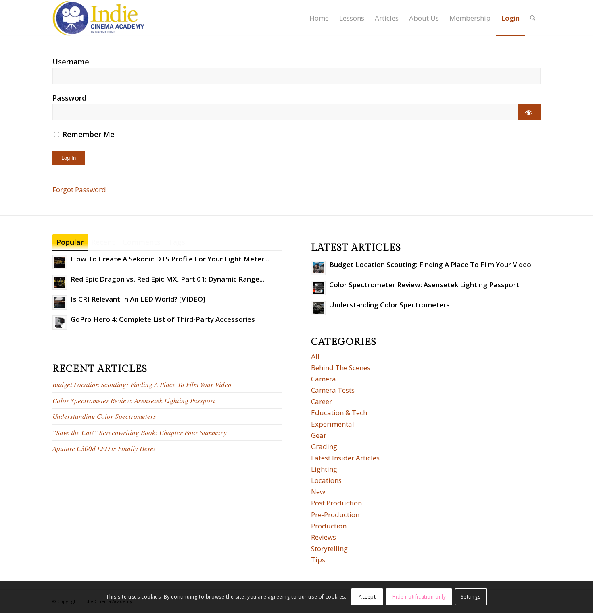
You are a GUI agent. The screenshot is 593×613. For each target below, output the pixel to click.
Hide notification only (419, 596)
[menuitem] (319, 18)
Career (321, 401)
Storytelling (329, 548)
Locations (326, 480)
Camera (323, 378)
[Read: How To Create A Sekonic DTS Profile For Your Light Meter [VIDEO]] (59, 262)
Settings (470, 596)
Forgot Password (79, 189)
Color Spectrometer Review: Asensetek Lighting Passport (133, 400)
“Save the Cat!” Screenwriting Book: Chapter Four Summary (139, 432)
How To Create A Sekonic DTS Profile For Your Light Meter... (170, 258)
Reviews (323, 537)
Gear (318, 435)
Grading (324, 446)
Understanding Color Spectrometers (104, 416)
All (315, 356)
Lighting (324, 469)
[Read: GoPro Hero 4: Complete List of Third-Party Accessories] (59, 322)
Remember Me (88, 134)
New (318, 491)
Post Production (336, 502)
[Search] (533, 18)
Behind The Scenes (340, 367)
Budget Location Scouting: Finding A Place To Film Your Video (142, 384)
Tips (318, 559)
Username (70, 61)
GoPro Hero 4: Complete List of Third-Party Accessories (163, 319)
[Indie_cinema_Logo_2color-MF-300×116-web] (98, 18)
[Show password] (529, 112)
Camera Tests (333, 390)
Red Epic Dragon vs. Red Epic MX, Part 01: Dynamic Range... (167, 279)
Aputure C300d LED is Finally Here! (104, 448)
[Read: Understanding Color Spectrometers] (318, 308)
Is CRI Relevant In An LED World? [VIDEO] (138, 299)
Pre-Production (335, 514)
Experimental (332, 424)
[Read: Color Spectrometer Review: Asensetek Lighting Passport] (318, 288)
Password (69, 98)
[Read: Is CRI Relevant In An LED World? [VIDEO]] (59, 302)
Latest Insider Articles (345, 457)
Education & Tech (339, 412)
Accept (367, 596)
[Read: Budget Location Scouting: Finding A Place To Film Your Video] (318, 268)
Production (329, 525)
